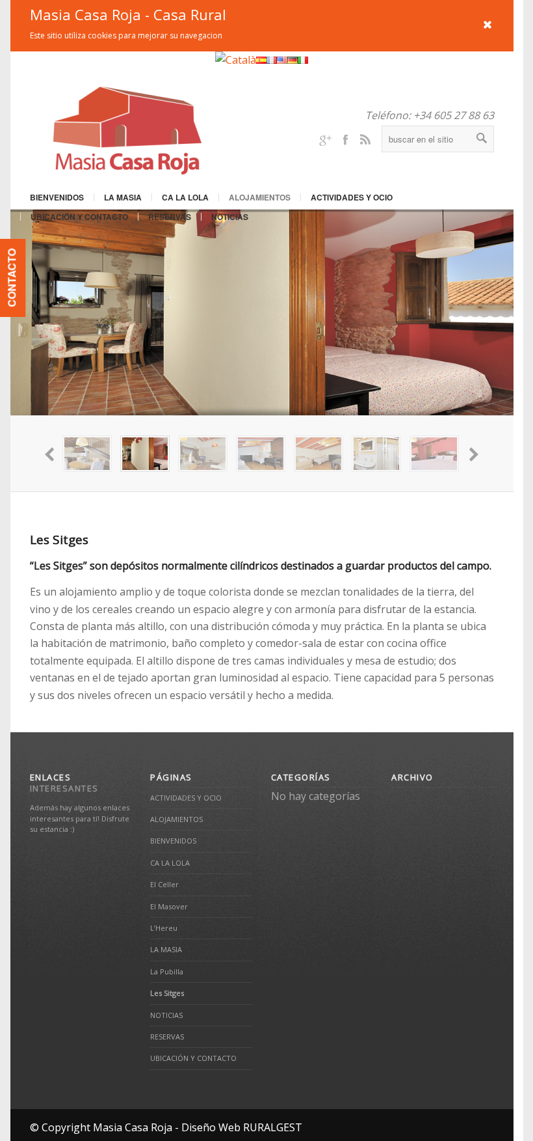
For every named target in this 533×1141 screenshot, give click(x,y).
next (473, 454)
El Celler (164, 884)
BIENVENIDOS (57, 197)
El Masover (169, 906)
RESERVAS (169, 217)
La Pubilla (166, 971)
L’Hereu (163, 928)
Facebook (345, 139)
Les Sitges (59, 539)
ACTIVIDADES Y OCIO (352, 197)
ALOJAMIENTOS (260, 197)
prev (51, 454)
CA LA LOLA (185, 197)
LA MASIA (123, 197)
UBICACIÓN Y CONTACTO (79, 217)
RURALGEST (272, 1127)
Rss (365, 139)
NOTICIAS (229, 217)
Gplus (325, 139)
